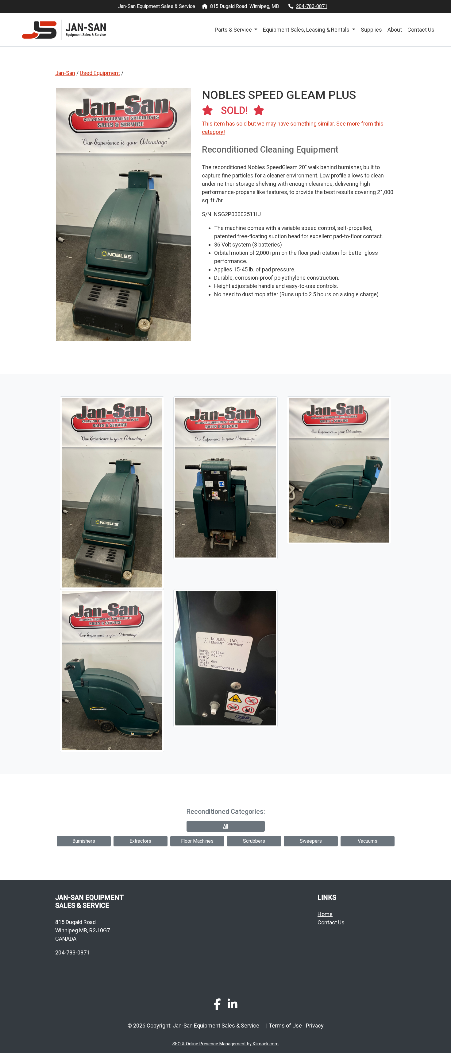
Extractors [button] (140, 841)
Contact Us (420, 29)
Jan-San (65, 73)
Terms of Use (285, 1025)
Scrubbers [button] (254, 841)
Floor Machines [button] (197, 841)
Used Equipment (100, 73)
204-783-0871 (311, 6)
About (394, 29)
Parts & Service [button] (234, 29)
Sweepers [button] (311, 841)
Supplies (371, 29)
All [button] (225, 826)
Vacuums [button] (367, 841)
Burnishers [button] (83, 841)
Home (325, 914)
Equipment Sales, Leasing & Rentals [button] (307, 29)
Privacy (315, 1025)
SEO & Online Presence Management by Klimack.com (225, 1044)
